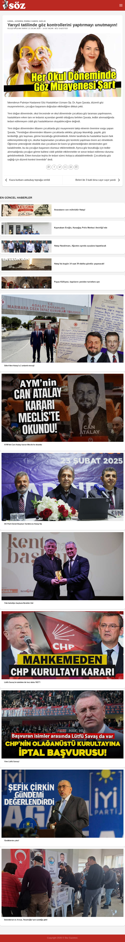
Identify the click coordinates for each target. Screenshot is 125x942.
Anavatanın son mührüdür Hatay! (69, 210)
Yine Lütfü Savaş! (11, 761)
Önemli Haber (31, 21)
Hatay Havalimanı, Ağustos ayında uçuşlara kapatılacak (80, 246)
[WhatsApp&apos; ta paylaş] (48, 167)
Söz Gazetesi (61, 28)
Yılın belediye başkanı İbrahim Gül (18, 603)
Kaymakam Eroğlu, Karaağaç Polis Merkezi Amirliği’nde (80, 228)
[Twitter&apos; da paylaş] (59, 167)
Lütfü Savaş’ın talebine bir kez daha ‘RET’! (22, 682)
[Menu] (121, 5)
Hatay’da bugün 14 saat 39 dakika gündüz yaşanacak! (79, 264)
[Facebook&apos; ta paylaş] (54, 167)
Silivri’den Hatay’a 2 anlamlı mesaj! (19, 366)
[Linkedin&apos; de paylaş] (76, 167)
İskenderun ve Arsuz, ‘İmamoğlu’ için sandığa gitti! (25, 920)
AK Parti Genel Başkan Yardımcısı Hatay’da (23, 524)
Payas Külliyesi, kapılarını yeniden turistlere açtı (77, 282)
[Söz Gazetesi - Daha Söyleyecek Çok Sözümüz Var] (17, 5)
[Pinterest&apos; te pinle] (70, 167)
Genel (10, 21)
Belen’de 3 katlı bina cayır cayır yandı (95, 180)
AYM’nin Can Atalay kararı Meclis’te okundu (23, 445)
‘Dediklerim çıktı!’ (11, 841)
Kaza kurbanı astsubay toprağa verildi (29, 180)
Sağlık (42, 21)
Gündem (19, 21)
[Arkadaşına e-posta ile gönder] (65, 167)
